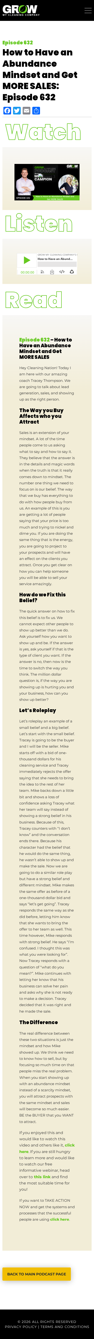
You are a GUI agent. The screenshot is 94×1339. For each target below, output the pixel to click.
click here (59, 1219)
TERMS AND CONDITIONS (64, 1327)
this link (42, 1177)
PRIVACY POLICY (21, 1327)
